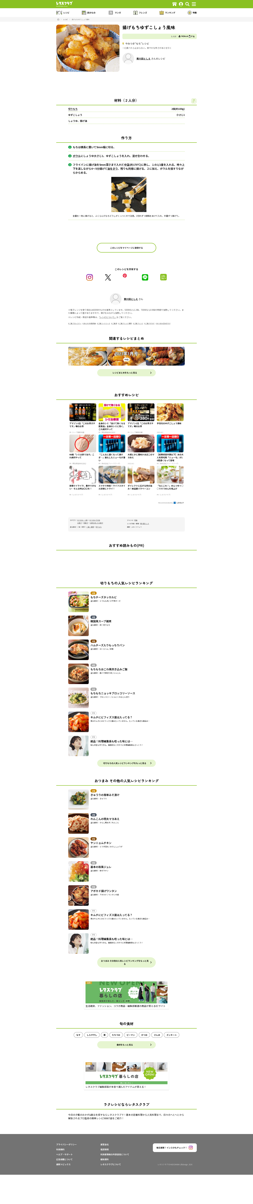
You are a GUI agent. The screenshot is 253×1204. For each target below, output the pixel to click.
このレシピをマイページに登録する (126, 247)
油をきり (112, 168)
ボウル (77, 156)
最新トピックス (63, 1164)
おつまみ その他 (94, 520)
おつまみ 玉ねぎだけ (163, 323)
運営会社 (104, 1144)
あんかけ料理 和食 (90, 323)
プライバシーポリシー (66, 1144)
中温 (126, 164)
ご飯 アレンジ (138, 323)
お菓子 (79, 523)
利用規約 (60, 1149)
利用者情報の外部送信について (114, 1154)
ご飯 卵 (114, 323)
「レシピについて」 (107, 317)
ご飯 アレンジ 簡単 (125, 323)
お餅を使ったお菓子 (96, 523)
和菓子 (86, 523)
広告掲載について (64, 1159)
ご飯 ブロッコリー (75, 323)
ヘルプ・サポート (64, 1154)
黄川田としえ (143, 58)
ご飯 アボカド (150, 323)
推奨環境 (104, 1149)
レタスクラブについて (110, 1164)
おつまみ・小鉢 (82, 520)
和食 (135, 520)
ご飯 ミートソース (104, 323)
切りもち (73, 109)
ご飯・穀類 (90, 527)
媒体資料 (104, 1159)
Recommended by (165, 502)
